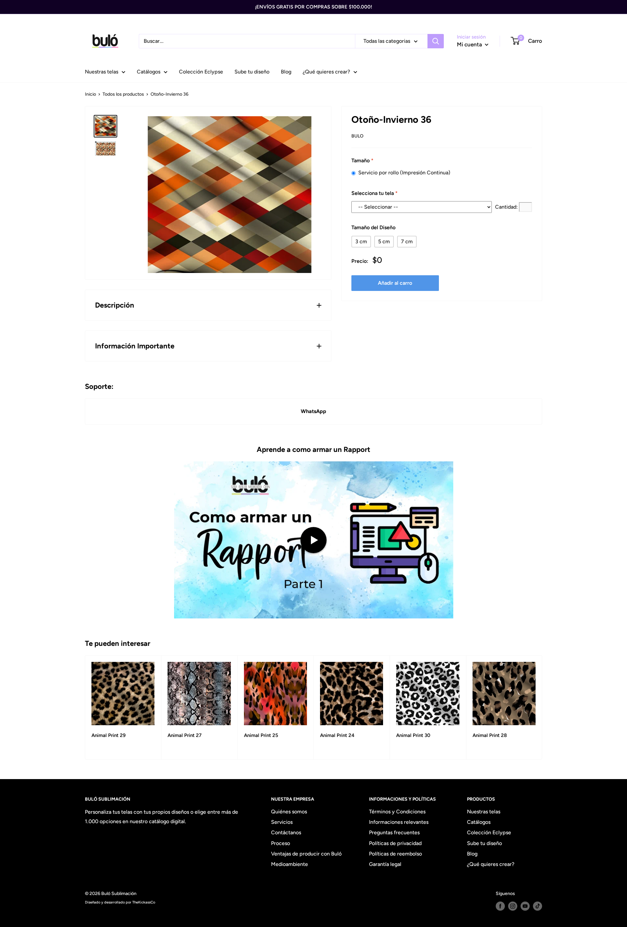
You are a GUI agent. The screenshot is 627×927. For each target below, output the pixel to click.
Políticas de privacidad (395, 843)
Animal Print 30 (413, 735)
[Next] (542, 707)
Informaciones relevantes (398, 822)
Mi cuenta (470, 44)
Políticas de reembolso (395, 854)
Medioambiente (289, 864)
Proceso (280, 843)
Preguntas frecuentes (394, 832)
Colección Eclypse (201, 72)
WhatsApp (313, 411)
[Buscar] (435, 41)
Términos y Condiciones (397, 811)
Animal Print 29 (108, 735)
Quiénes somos (289, 811)
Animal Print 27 (184, 735)
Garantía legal (385, 864)
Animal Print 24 (337, 735)
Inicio (90, 94)
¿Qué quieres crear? (326, 72)
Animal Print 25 (261, 735)
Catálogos (148, 72)
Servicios (282, 822)
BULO (357, 136)
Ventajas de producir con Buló (306, 854)
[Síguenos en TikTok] (537, 906)
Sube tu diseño (251, 72)
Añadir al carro (395, 283)
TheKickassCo (143, 902)
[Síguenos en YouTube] (525, 906)
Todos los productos (123, 94)
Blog (286, 72)
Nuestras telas (101, 72)
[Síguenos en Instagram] (512, 906)
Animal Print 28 (490, 735)
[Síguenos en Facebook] (500, 906)
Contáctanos (286, 832)
